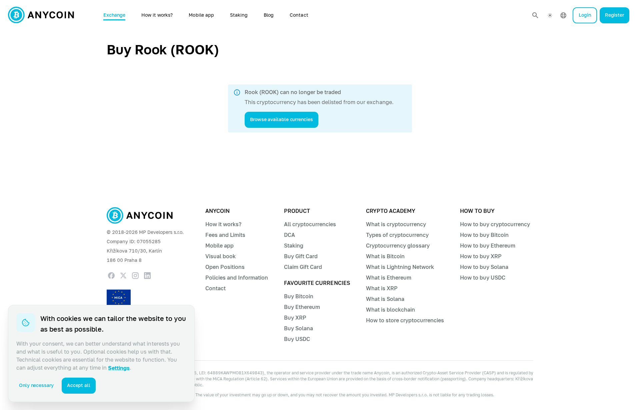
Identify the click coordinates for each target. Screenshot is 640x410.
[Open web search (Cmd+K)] (535, 15)
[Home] (41, 15)
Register (614, 15)
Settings (119, 368)
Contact (299, 15)
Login (585, 15)
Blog (269, 15)
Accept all (78, 385)
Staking (239, 15)
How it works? (157, 15)
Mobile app (201, 15)
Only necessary (36, 385)
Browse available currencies (281, 119)
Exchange (114, 15)
